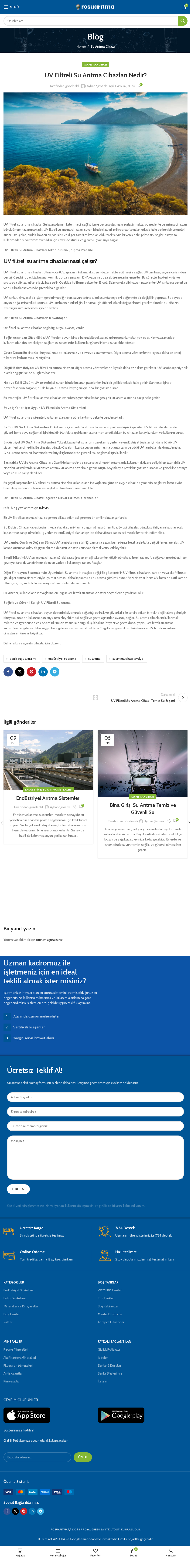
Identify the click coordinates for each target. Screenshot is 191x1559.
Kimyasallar (11, 1381)
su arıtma (94, 658)
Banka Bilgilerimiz (110, 1373)
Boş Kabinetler (108, 1306)
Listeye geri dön (95, 697)
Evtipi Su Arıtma (14, 1298)
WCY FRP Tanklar (110, 1290)
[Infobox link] (47, 1232)
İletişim (103, 1381)
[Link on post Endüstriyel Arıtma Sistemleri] (48, 760)
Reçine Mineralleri (15, 1349)
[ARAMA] (183, 21)
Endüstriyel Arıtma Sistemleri (48, 798)
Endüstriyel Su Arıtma (18, 1290)
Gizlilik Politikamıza (16, 1440)
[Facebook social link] (8, 671)
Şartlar (134, 1539)
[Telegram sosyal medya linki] (54, 671)
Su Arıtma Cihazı (103, 46)
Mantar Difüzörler (110, 1314)
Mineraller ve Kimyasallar (20, 1306)
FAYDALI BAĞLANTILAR (114, 1341)
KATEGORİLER (13, 1282)
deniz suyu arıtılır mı (23, 658)
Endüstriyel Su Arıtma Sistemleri (48, 789)
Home (81, 46)
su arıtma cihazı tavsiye (128, 658)
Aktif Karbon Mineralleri (19, 1358)
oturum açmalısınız (49, 940)
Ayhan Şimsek (97, 86)
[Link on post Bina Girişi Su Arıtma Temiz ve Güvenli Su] (143, 763)
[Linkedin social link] (43, 671)
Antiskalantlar (12, 1373)
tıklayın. (44, 508)
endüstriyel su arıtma (62, 658)
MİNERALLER (12, 1341)
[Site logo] (95, 6)
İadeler (103, 1358)
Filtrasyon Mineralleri (18, 1365)
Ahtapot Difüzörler (111, 1322)
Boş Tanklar (11, 1314)
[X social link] (19, 671)
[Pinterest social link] (31, 671)
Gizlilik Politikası (109, 1349)
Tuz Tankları (106, 1298)
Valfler (7, 1322)
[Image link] (38, 1492)
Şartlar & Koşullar (109, 1365)
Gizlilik (122, 1539)
